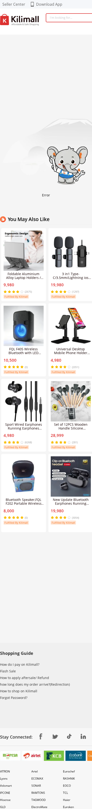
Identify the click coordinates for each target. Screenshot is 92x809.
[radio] (6, 291)
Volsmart (6, 786)
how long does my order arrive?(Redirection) (35, 684)
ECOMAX (37, 779)
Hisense (5, 800)
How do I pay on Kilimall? (19, 664)
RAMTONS (38, 793)
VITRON (5, 771)
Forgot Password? (13, 697)
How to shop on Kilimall (18, 691)
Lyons (4, 779)
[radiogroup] (14, 291)
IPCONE (5, 793)
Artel (34, 771)
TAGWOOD (38, 800)
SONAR (36, 786)
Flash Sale (8, 671)
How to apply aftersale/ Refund (24, 677)
